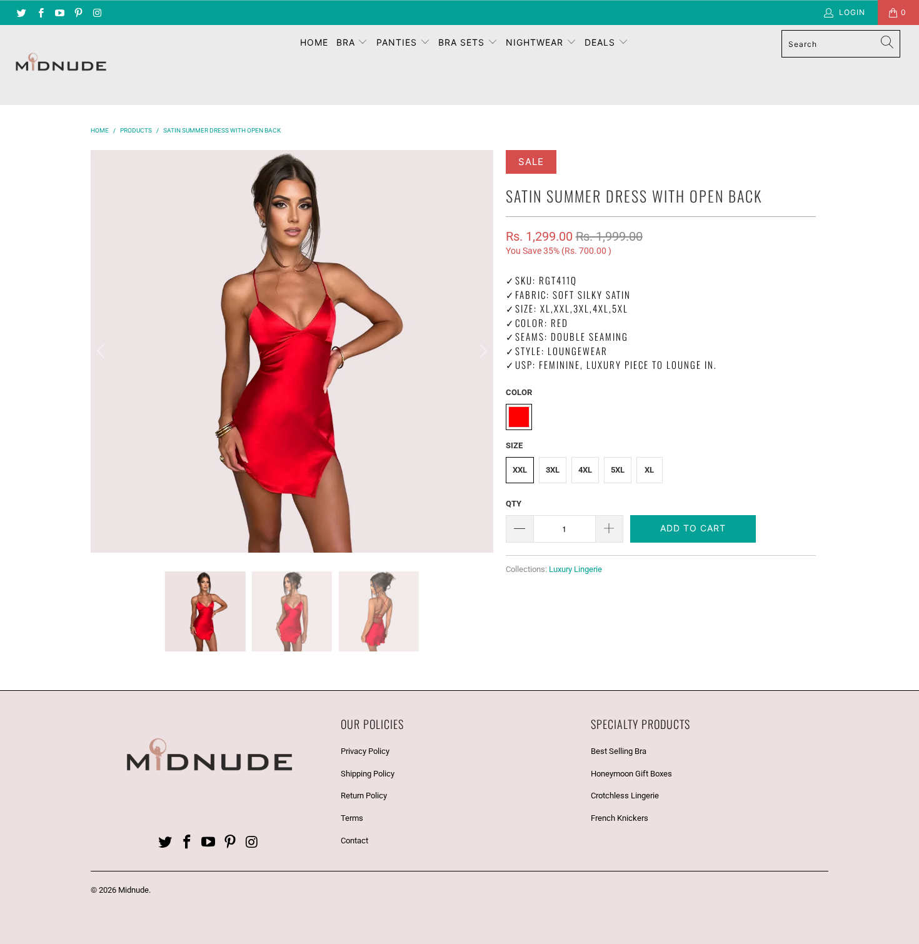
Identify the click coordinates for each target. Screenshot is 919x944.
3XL (553, 470)
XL (649, 470)
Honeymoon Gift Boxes (631, 773)
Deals (601, 42)
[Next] (481, 351)
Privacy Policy (365, 751)
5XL (618, 470)
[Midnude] (80, 65)
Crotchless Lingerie (625, 795)
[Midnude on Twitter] (21, 12)
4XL (585, 470)
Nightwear (536, 42)
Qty (513, 503)
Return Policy (364, 795)
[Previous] (102, 351)
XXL (520, 470)
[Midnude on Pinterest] (78, 12)
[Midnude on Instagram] (96, 12)
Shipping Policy (367, 773)
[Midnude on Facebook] (39, 12)
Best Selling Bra (618, 751)
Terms (352, 818)
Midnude (133, 890)
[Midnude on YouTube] (59, 12)
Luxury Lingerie (575, 569)
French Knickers (619, 818)
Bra (347, 42)
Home (314, 42)
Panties (398, 42)
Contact (354, 840)
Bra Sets (463, 42)
